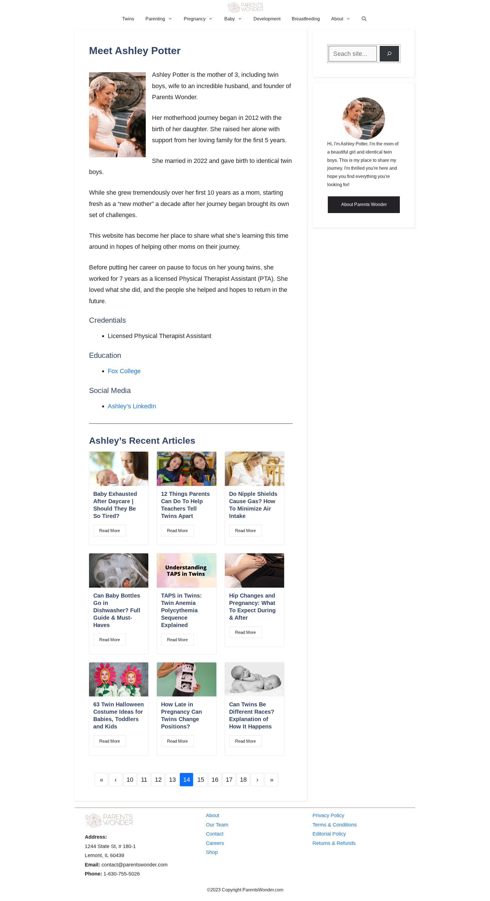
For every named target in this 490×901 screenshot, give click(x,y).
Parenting (155, 18)
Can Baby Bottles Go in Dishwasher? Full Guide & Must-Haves (116, 610)
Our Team (217, 825)
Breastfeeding (306, 18)
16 (215, 779)
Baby (229, 18)
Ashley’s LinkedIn (132, 406)
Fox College (124, 371)
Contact (214, 834)
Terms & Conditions (334, 825)
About (337, 18)
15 (200, 779)
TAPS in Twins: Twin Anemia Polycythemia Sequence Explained (181, 610)
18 (243, 779)
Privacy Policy (328, 815)
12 (158, 779)
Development (267, 18)
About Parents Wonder (364, 204)
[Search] (389, 53)
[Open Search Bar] (364, 19)
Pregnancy (195, 18)
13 (172, 779)
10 (129, 779)
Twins (128, 18)
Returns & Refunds (334, 843)
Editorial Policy (329, 834)
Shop (212, 852)
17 (229, 779)
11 (144, 779)
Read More (109, 530)
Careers (215, 843)
